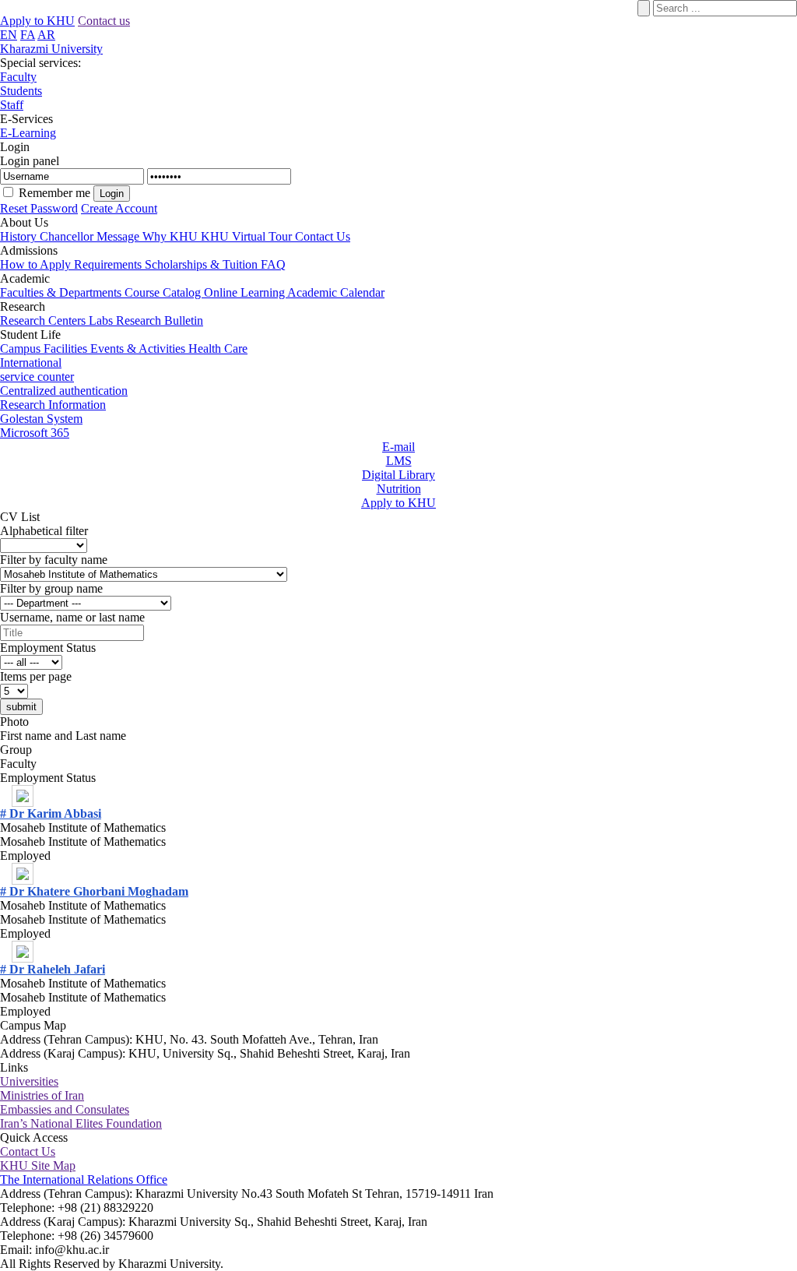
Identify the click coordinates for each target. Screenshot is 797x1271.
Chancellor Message (91, 236)
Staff (11, 104)
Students (21, 90)
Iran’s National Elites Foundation (81, 1123)
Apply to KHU (37, 20)
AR (46, 34)
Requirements (109, 264)
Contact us (104, 20)
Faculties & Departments (62, 292)
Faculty (18, 76)
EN (8, 34)
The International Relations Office (83, 1179)
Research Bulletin (159, 320)
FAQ (273, 264)
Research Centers (44, 320)
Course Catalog (164, 292)
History (20, 236)
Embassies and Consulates (64, 1109)
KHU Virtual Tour (248, 236)
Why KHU (171, 236)
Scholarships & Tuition (203, 264)
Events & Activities (139, 348)
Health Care (218, 348)
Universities (29, 1081)
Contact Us (322, 236)
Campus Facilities (45, 348)
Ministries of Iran (42, 1095)
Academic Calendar (335, 292)
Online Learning (245, 292)
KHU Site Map (37, 1165)
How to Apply (37, 264)
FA (27, 34)
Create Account (119, 208)
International (30, 362)
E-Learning (28, 132)
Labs (102, 320)
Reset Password (39, 208)
